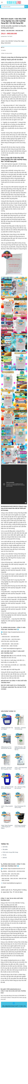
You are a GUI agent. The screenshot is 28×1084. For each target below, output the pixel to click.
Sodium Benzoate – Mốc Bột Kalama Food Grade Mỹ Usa (20, 748)
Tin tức (4, 855)
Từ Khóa (3, 50)
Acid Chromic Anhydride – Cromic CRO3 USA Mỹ (20, 826)
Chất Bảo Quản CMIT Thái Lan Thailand (7, 728)
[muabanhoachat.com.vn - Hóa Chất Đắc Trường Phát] (14, 2)
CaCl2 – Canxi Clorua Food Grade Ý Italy (21, 768)
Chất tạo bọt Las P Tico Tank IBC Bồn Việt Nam (6, 747)
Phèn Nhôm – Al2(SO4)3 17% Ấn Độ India (20, 728)
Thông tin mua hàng (6, 53)
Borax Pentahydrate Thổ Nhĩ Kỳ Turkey (20, 807)
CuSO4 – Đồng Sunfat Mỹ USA (7, 807)
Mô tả (2, 47)
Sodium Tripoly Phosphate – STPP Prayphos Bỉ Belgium (7, 827)
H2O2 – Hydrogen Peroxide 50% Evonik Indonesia (7, 787)
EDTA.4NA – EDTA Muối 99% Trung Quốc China (6, 768)
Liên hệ (5, 857)
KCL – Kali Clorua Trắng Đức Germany (20, 787)
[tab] (14, 47)
